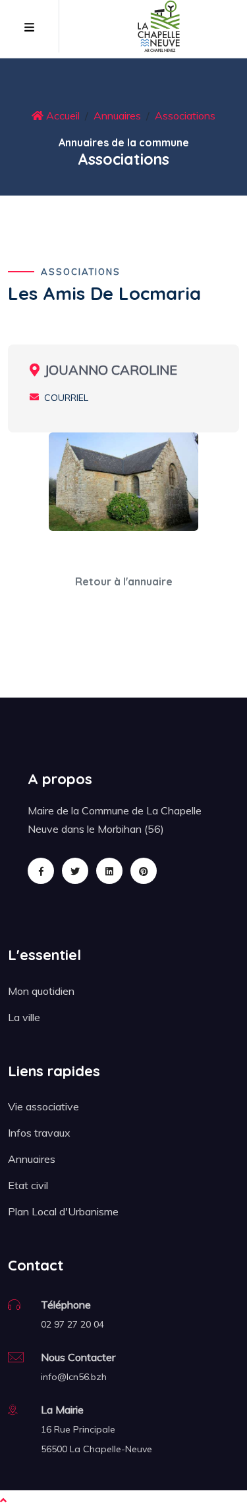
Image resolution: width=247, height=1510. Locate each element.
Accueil (61, 115)
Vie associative (43, 1106)
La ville (24, 1017)
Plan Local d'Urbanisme (63, 1211)
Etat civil (28, 1185)
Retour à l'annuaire (124, 581)
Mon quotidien (41, 990)
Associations (185, 115)
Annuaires (117, 115)
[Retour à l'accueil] (158, 24)
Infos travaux (39, 1132)
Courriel (66, 398)
